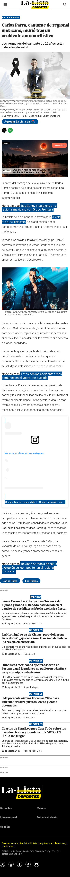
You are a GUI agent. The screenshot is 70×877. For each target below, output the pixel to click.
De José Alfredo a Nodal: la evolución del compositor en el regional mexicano (29, 567)
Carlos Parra (10, 581)
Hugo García (29, 654)
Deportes (36, 630)
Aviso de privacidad (42, 843)
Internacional (8, 817)
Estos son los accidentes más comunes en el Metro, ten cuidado (32, 376)
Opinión (5, 826)
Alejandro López (31, 687)
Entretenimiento (10, 17)
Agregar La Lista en (17, 121)
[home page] (35, 792)
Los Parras (31, 581)
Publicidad (25, 843)
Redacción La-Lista (33, 623)
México (36, 596)
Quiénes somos (10, 843)
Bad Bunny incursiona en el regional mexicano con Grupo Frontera (29, 207)
